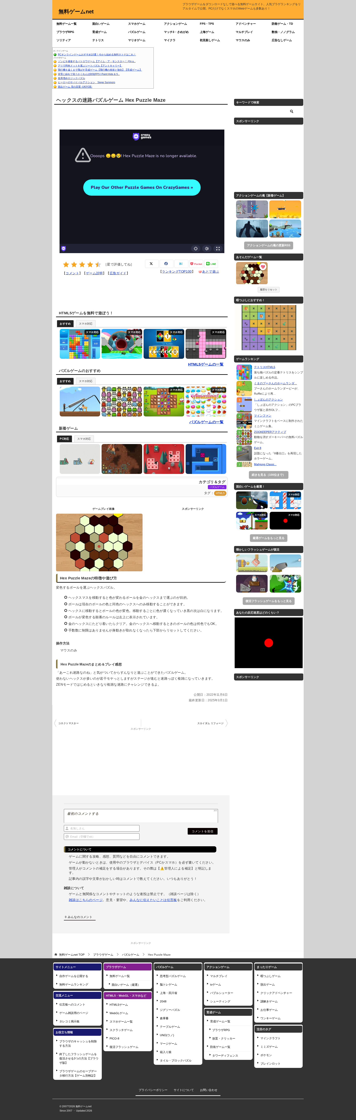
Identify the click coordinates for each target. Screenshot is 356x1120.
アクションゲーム (175, 23)
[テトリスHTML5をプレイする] (79, 344)
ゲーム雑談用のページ (73, 1013)
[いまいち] (74, 264)
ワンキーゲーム (270, 1018)
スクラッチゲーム (121, 1030)
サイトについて (184, 1090)
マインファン (262, 415)
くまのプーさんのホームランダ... (275, 383)
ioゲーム (215, 984)
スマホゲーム (136, 23)
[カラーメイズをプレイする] (205, 344)
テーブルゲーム (170, 1026)
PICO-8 (114, 1038)
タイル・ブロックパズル (176, 1060)
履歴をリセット (268, 289)
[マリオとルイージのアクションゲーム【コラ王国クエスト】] (252, 521)
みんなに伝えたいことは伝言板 (153, 900)
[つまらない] (66, 264)
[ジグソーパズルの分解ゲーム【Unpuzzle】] (285, 500)
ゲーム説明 (94, 273)
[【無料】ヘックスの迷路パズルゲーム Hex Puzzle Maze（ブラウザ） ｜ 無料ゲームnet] (252, 273)
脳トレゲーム (168, 984)
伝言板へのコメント (72, 1004)
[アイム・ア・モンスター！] (252, 209)
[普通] (82, 264)
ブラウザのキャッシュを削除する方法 (78, 1043)
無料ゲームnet (76, 11)
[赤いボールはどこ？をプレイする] (79, 459)
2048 (163, 1001)
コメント (72, 273)
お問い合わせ (208, 1090)
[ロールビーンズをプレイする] (121, 344)
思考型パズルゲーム (173, 976)
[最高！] (98, 264)
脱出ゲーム (267, 984)
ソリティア (63, 40)
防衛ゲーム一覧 (220, 1047)
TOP (71, 954)
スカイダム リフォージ (210, 723)
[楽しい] (90, 264)
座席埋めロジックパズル (71, 78)
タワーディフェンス (225, 1055)
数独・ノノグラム (283, 32)
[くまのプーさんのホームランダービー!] (244, 388)
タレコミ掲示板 (69, 1021)
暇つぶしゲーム (270, 976)
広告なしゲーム (282, 40)
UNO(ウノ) (167, 1035)
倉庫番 (164, 1018)
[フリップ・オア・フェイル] (285, 228)
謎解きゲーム (269, 1001)
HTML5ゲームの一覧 (206, 364)
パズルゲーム (136, 32)
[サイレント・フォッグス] (252, 228)
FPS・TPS (207, 23)
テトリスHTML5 (264, 367)
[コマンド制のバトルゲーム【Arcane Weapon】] (285, 584)
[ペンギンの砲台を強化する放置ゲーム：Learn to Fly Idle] (285, 563)
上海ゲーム (207, 32)
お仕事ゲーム (269, 1009)
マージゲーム (168, 1043)
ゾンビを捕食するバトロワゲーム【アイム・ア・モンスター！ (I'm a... (97, 61)
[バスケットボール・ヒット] (285, 209)
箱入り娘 (165, 1052)
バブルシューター (221, 993)
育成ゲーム (99, 32)
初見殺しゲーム (210, 40)
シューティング (220, 1001)
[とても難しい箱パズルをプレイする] (205, 459)
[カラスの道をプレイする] (163, 459)
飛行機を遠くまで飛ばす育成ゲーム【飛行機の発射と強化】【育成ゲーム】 (100, 69)
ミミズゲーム (269, 1046)
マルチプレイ (244, 32)
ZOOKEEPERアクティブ (270, 432)
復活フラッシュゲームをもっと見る (269, 601)
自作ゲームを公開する (73, 976)
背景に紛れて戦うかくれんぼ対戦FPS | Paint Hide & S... (89, 74)
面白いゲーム (101, 23)
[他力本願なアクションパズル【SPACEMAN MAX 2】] (252, 584)
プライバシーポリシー (153, 1090)
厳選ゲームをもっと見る (269, 538)
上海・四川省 (168, 993)
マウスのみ (243, 40)
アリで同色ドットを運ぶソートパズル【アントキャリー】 (90, 65)
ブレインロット (270, 1063)
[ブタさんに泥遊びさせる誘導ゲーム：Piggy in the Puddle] (252, 563)
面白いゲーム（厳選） (126, 984)
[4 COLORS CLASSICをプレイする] (163, 344)
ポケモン (266, 1055)
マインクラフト (270, 1038)
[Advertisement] (229, 68)
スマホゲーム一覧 (121, 1021)
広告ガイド (118, 273)
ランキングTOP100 (177, 271)
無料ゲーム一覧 (66, 23)
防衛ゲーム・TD (282, 23)
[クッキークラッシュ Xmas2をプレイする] (205, 401)
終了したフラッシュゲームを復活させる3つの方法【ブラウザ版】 (78, 1058)
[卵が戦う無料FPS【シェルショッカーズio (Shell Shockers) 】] (252, 500)
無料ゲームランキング (73, 984)
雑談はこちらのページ (86, 900)
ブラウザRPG (65, 32)
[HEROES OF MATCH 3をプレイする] (163, 401)
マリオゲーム (136, 40)
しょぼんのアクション (268, 399)
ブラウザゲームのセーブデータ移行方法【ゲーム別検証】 (78, 1073)
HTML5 (220, 493)
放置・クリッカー (223, 1038)
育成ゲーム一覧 (220, 1021)
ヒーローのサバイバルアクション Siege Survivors (86, 82)
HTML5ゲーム (119, 1004)
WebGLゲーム (119, 1013)
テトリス (98, 40)
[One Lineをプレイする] (79, 401)
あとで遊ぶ (210, 271)
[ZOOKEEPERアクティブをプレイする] (121, 401)
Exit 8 (257, 448)
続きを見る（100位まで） (269, 474)
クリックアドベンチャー (276, 993)
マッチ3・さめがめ (176, 32)
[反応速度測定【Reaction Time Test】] (285, 521)
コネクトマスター (68, 723)
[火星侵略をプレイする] (121, 459)
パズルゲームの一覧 (206, 422)
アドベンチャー (246, 23)
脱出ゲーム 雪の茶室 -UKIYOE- (75, 86)
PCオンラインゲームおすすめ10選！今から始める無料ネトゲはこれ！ (97, 54)
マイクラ (170, 40)
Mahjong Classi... (265, 464)
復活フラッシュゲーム (124, 1047)
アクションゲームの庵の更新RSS (268, 245)
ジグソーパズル (170, 1009)
